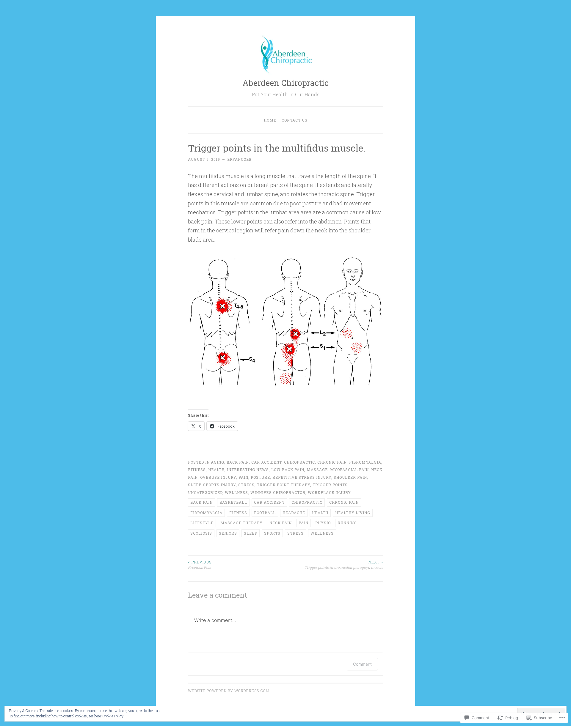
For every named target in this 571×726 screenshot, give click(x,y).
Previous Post (199, 565)
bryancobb (239, 159)
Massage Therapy (241, 522)
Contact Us (295, 120)
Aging (217, 462)
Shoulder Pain (350, 477)
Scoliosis (201, 533)
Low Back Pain (287, 469)
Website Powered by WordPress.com (228, 690)
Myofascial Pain (349, 469)
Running (347, 522)
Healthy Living (352, 512)
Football (265, 512)
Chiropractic (299, 462)
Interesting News (248, 469)
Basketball (233, 502)
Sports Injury (219, 484)
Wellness (236, 492)
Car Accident (266, 462)
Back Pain (238, 462)
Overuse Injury (218, 477)
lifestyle (202, 522)
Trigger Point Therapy (283, 484)
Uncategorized (205, 492)
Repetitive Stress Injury (301, 477)
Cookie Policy (113, 716)
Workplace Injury (329, 492)
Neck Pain (280, 522)
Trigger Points (330, 484)
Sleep (194, 484)
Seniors (228, 533)
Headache (294, 512)
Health (216, 469)
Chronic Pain (332, 462)
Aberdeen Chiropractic (285, 83)
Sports (272, 533)
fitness (197, 469)
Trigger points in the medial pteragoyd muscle (344, 565)
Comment (362, 664)
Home (270, 120)
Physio (323, 522)
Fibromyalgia (365, 462)
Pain (243, 477)
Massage (317, 469)
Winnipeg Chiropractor (277, 492)
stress (246, 484)
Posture (260, 477)
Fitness (238, 512)
